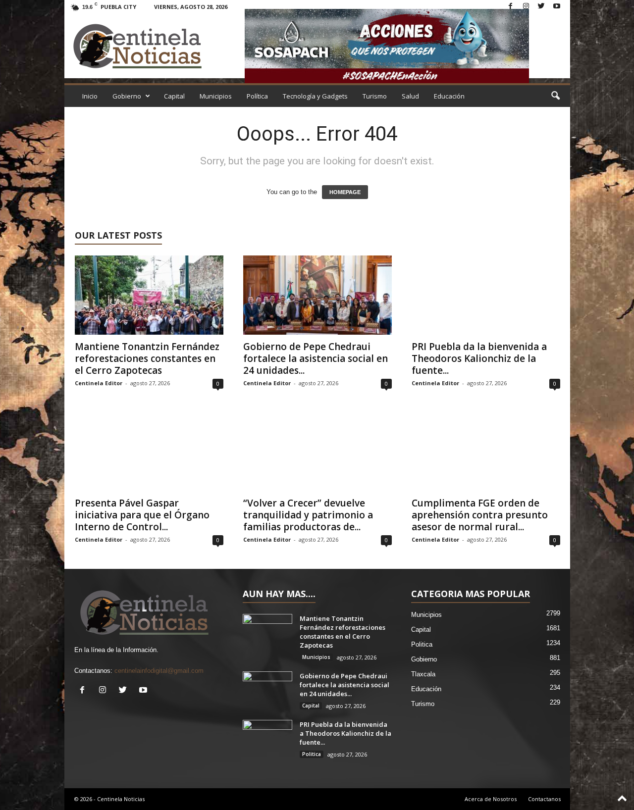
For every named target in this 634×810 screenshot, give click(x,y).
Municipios (216, 96)
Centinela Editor (98, 383)
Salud (410, 96)
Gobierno (126, 96)
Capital (174, 96)
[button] (555, 96)
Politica (311, 754)
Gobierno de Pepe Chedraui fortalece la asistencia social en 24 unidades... (315, 358)
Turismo (375, 96)
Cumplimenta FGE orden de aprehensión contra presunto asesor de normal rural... (480, 515)
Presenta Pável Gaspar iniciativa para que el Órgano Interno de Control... (142, 515)
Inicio (90, 96)
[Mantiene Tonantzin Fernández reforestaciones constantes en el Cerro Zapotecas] (149, 295)
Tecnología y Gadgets (315, 96)
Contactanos (544, 799)
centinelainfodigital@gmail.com (159, 670)
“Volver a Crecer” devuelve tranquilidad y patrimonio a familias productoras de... (308, 515)
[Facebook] (511, 6)
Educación (449, 96)
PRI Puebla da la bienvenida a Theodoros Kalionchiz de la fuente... (479, 358)
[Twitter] (541, 6)
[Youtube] (557, 6)
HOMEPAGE (345, 192)
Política (257, 96)
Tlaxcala (423, 674)
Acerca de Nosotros (491, 799)
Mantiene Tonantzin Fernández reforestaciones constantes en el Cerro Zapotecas (147, 358)
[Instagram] (526, 6)
